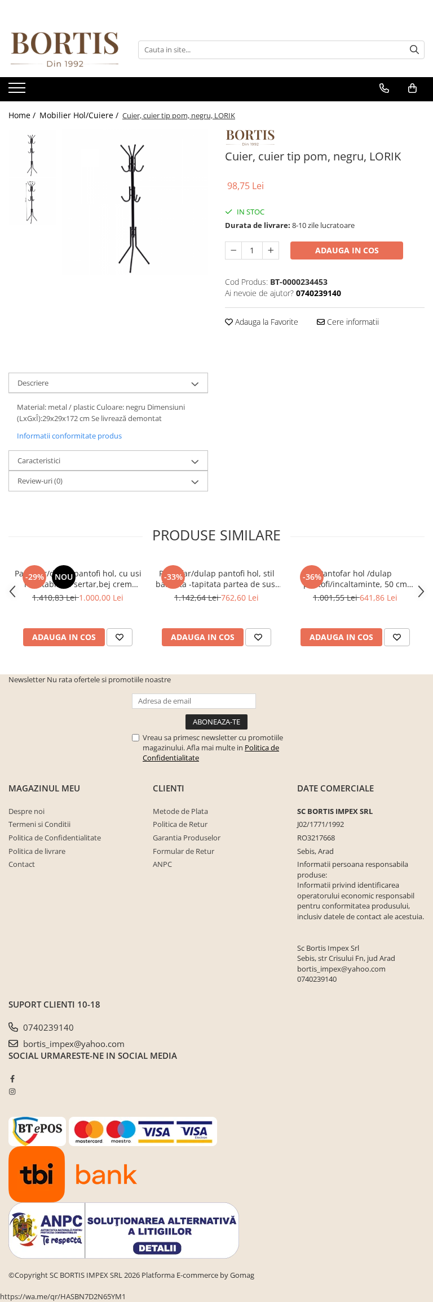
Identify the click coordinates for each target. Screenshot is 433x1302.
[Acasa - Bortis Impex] (64, 50)
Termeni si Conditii (39, 824)
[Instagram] (12, 1091)
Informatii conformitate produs (69, 436)
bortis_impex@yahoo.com (73, 1043)
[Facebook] (12, 1078)
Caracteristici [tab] (38, 460)
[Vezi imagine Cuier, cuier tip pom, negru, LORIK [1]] (32, 201)
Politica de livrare (36, 851)
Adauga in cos (347, 250)
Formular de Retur (183, 851)
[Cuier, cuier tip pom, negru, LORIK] (135, 202)
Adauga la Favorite (265, 321)
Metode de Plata (180, 811)
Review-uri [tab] (40, 481)
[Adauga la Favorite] (119, 637)
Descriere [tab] (32, 383)
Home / (23, 115)
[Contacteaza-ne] (384, 88)
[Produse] (18, 91)
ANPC (162, 864)
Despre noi (26, 811)
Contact (21, 864)
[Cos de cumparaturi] (412, 88)
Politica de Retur (180, 824)
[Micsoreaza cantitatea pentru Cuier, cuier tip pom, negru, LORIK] (233, 250)
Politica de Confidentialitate (54, 838)
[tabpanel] (135, 202)
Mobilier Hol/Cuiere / (80, 115)
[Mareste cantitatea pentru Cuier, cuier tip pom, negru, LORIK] (270, 250)
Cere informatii (352, 321)
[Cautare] (414, 50)
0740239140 (47, 1027)
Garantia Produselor (186, 838)
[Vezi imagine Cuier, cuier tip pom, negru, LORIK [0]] (32, 153)
